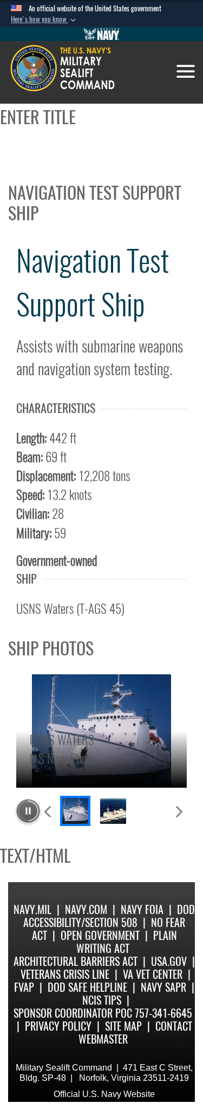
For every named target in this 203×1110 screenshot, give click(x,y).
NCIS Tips (101, 1000)
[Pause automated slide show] (28, 811)
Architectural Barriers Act (75, 961)
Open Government (100, 935)
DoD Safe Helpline (87, 987)
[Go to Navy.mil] (102, 34)
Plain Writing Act (126, 942)
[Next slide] (178, 811)
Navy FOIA (142, 909)
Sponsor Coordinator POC (73, 1013)
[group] (101, 731)
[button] (44, 19)
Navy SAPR (163, 987)
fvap (24, 987)
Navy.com (86, 909)
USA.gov (169, 961)
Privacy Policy (58, 1026)
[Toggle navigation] (185, 71)
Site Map (123, 1026)
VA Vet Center (152, 974)
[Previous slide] (48, 811)
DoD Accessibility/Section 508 (109, 916)
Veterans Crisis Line (65, 974)
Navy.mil (32, 909)
